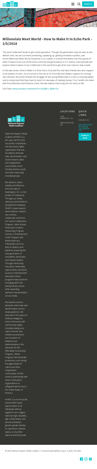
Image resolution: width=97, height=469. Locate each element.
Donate (88, 4)
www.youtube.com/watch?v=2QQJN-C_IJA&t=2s (35, 88)
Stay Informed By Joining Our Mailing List (85, 127)
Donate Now (85, 136)
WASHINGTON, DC (67, 124)
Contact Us (84, 120)
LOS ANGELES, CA (66, 117)
